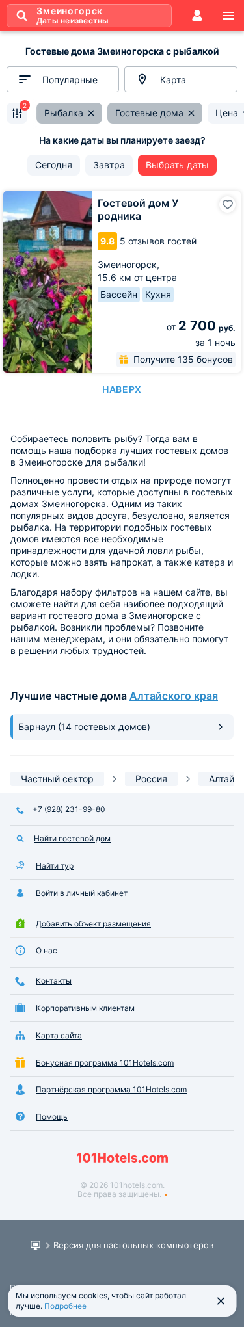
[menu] (228, 15)
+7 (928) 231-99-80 (69, 809)
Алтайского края (173, 695)
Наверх (121, 389)
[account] (197, 15)
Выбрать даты (177, 164)
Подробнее (65, 1306)
